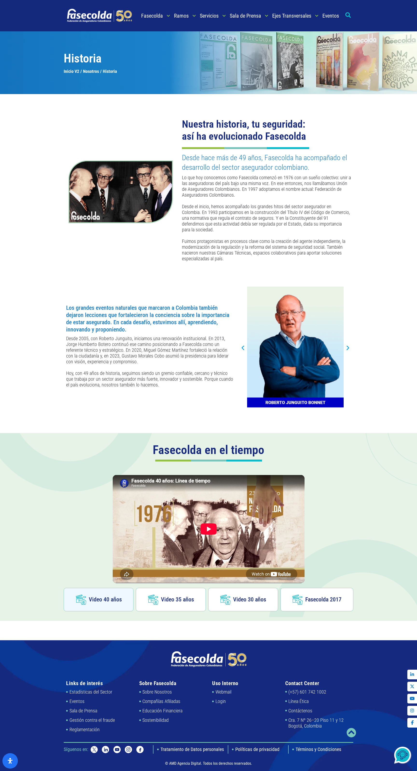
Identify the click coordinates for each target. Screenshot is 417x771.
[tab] (98, 599)
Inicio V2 (71, 71)
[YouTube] (412, 698)
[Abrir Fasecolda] (168, 16)
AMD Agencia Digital (185, 763)
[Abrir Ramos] (194, 16)
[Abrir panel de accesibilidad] (10, 761)
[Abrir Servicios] (224, 16)
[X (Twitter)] (412, 686)
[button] (243, 348)
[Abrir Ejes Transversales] (317, 16)
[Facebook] (412, 723)
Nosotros (91, 71)
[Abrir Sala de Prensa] (266, 16)
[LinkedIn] (412, 674)
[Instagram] (412, 711)
